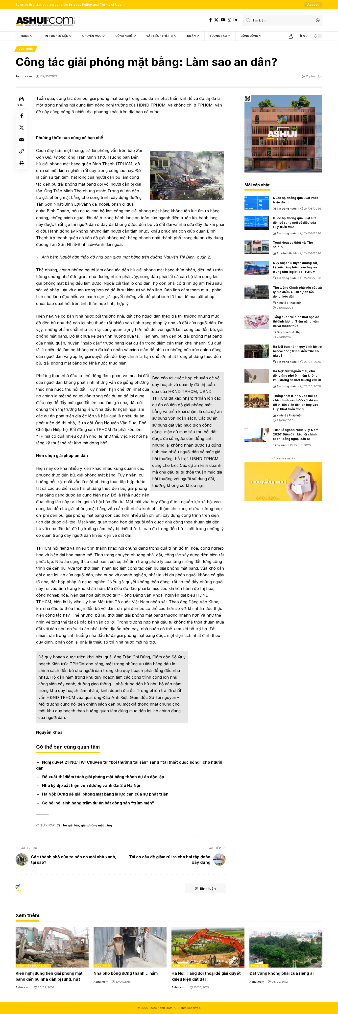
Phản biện (259, 965)
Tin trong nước (287, 208)
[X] (216, 20)
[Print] (21, 163)
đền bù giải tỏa (68, 825)
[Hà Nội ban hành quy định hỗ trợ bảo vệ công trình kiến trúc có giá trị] (256, 351)
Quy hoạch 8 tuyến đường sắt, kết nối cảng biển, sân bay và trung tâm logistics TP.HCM (295, 267)
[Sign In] (290, 36)
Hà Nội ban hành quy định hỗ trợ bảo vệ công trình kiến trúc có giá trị (297, 351)
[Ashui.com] (45, 20)
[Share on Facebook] (21, 116)
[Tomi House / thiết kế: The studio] (256, 247)
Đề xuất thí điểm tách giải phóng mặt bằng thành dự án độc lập (103, 776)
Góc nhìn (26, 48)
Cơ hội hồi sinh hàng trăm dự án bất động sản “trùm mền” (98, 802)
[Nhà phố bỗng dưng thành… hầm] (130, 947)
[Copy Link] (21, 151)
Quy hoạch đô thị (288, 332)
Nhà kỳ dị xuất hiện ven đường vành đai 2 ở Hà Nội (91, 785)
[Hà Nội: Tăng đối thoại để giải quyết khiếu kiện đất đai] (207, 947)
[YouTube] (222, 20)
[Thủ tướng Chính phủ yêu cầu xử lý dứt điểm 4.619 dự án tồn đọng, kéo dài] (256, 292)
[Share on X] (21, 127)
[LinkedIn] (235, 20)
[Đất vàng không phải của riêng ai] (285, 947)
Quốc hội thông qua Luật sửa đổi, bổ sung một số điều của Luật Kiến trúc (294, 222)
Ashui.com (24, 76)
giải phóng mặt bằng (96, 825)
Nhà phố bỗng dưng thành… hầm (126, 973)
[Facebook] (210, 20)
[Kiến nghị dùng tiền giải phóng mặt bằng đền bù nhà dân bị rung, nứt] (52, 947)
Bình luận (208, 888)
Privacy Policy (80, 4)
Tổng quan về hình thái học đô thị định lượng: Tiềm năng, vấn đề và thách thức (296, 321)
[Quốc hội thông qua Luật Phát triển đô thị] (256, 203)
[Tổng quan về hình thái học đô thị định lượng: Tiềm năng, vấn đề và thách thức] (256, 322)
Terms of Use (110, 4)
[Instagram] (229, 20)
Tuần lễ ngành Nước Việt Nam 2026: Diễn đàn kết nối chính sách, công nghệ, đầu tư (295, 434)
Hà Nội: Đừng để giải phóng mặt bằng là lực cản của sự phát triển (105, 794)
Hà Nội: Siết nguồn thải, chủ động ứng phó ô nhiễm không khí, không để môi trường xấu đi (297, 375)
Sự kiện (282, 445)
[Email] (21, 139)
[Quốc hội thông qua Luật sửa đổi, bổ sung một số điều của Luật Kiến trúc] (256, 223)
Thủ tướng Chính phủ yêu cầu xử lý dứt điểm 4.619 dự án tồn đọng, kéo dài (297, 292)
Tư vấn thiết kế (287, 253)
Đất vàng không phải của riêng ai (281, 973)
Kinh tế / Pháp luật (289, 302)
